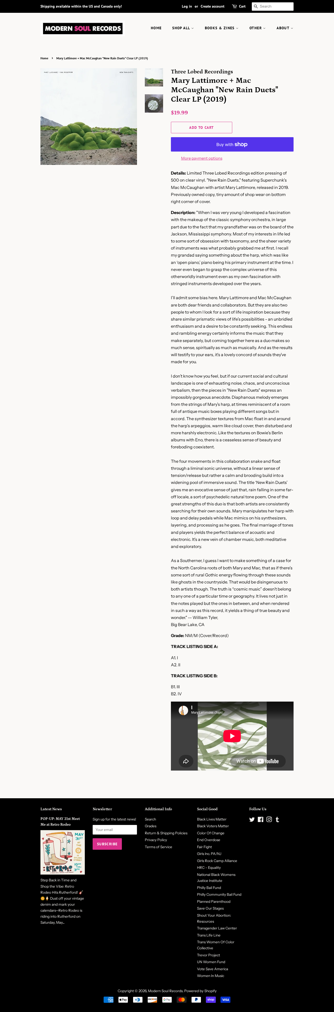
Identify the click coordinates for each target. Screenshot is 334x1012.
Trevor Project (208, 955)
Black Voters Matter (213, 826)
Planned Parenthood (213, 901)
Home (44, 58)
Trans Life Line (208, 935)
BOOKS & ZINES (220, 28)
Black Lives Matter (211, 819)
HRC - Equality (209, 867)
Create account (212, 6)
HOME (156, 28)
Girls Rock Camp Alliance (217, 861)
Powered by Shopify (200, 991)
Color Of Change (210, 833)
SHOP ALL (181, 28)
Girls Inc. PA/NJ (209, 854)
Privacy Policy (156, 840)
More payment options (201, 158)
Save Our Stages (210, 908)
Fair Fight (204, 847)
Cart (242, 6)
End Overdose (208, 840)
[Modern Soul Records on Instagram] (269, 820)
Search (150, 819)
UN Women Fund (211, 962)
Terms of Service (158, 847)
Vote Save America (212, 969)
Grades (150, 826)
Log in (187, 6)
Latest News (51, 809)
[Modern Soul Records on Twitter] (252, 820)
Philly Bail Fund (209, 888)
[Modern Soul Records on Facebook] (261, 820)
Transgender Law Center (217, 928)
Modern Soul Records (165, 991)
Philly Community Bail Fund (219, 894)
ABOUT (283, 28)
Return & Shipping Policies (166, 833)
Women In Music (210, 976)
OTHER (256, 28)
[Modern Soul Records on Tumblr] (277, 820)
